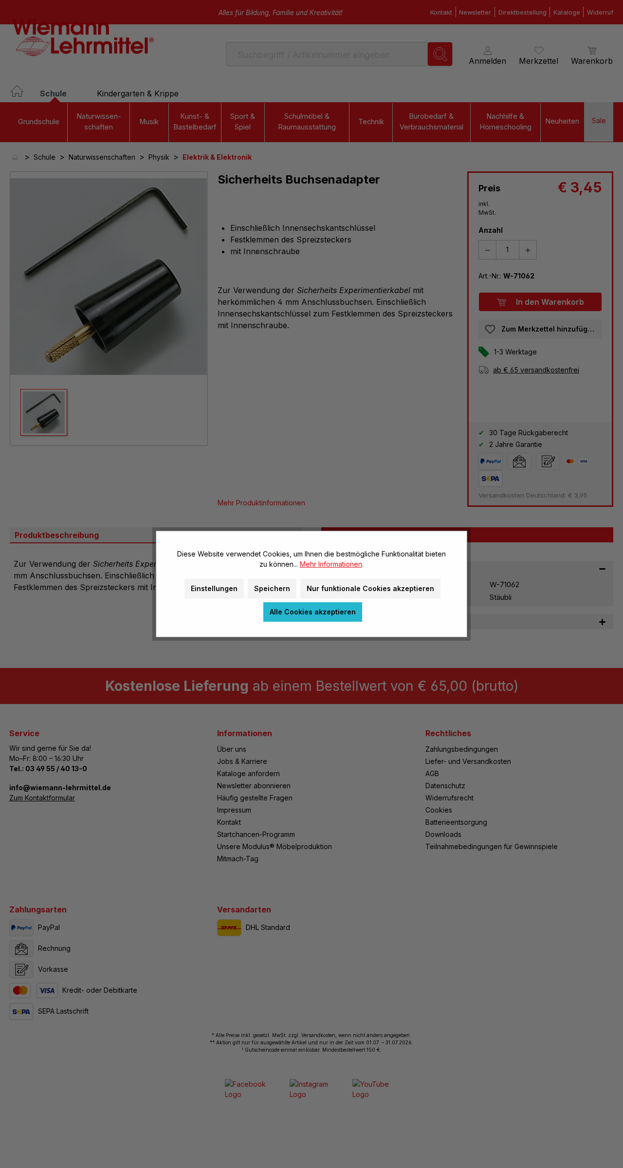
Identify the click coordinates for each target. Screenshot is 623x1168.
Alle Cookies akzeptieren (313, 612)
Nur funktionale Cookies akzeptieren (370, 588)
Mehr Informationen (331, 564)
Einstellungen (214, 588)
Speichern (272, 588)
